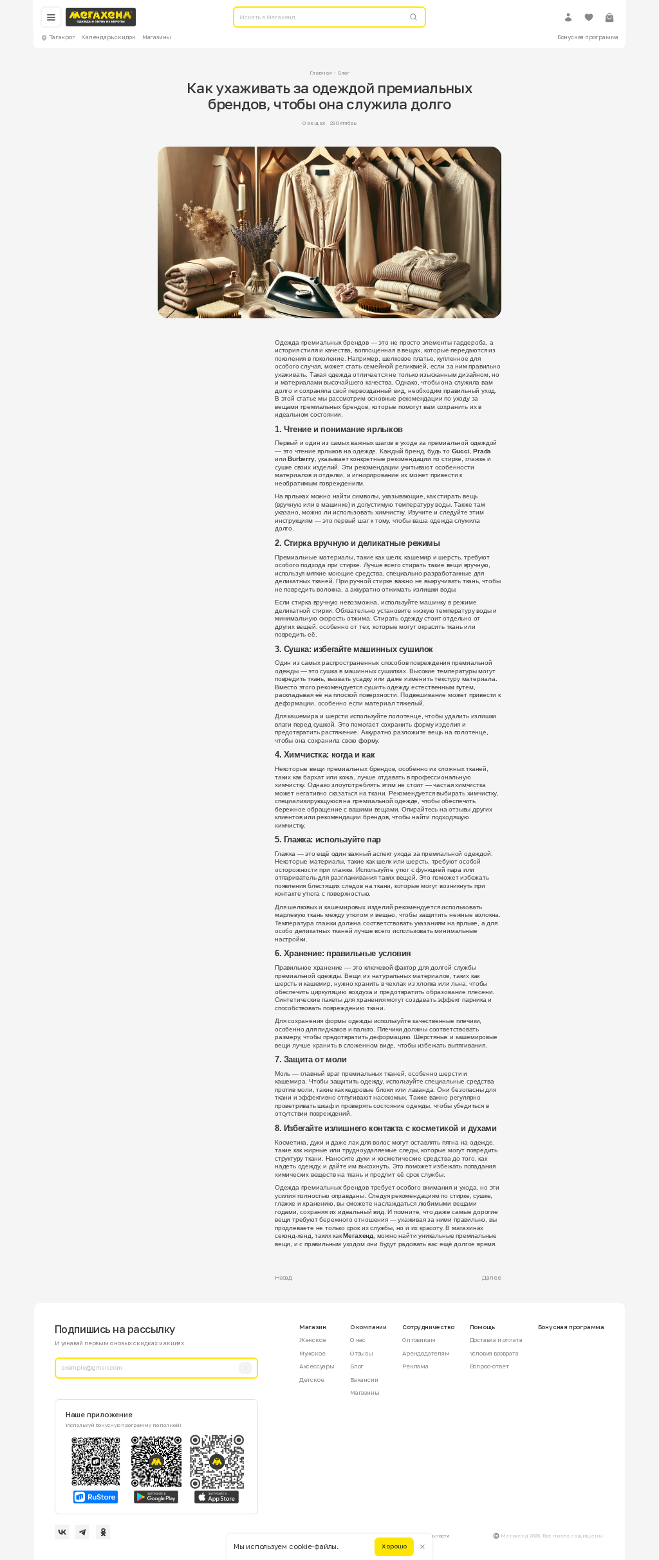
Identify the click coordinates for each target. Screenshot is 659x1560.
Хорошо (394, 1546)
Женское (312, 1339)
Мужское (312, 1353)
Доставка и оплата (496, 1339)
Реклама (415, 1366)
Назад (283, 1277)
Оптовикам (418, 1339)
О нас (358, 1339)
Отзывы (361, 1353)
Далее (491, 1277)
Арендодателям (426, 1353)
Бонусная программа (588, 37)
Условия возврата (494, 1353)
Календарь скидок (108, 37)
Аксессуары (317, 1366)
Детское (311, 1379)
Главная (320, 72)
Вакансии (364, 1379)
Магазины (156, 37)
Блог (343, 72)
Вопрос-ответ (489, 1366)
